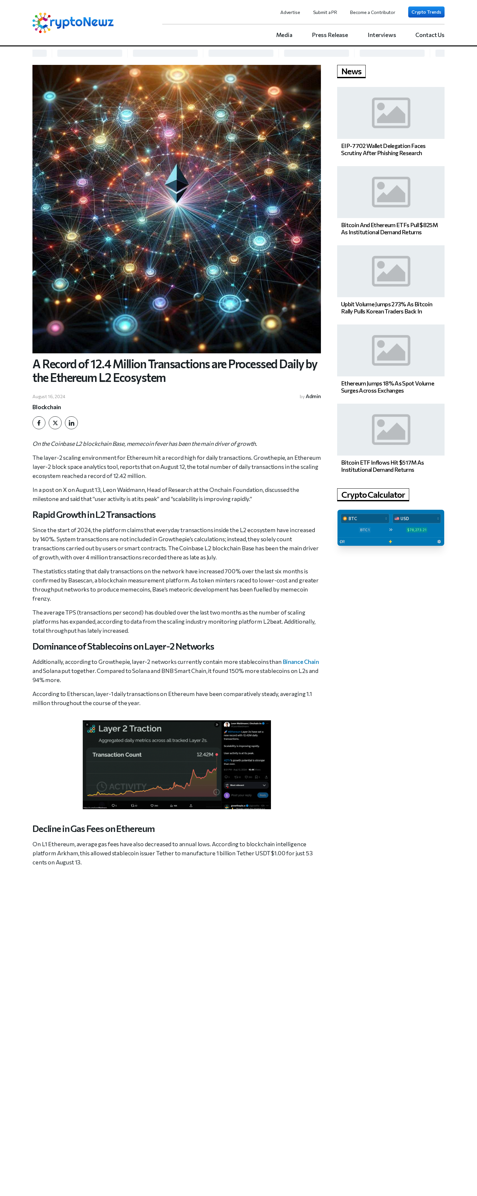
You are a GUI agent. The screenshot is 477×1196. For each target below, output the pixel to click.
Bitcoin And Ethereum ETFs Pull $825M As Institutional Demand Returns (389, 228)
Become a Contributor (372, 12)
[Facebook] (38, 422)
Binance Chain (301, 661)
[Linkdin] (71, 422)
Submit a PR (325, 12)
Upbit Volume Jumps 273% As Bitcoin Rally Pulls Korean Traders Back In (386, 307)
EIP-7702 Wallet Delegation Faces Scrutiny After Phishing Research (383, 149)
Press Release (330, 34)
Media (284, 34)
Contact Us (430, 34)
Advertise (290, 12)
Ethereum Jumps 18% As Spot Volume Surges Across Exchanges (387, 387)
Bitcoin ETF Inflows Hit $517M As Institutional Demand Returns (382, 466)
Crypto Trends (426, 12)
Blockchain (46, 407)
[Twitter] (55, 422)
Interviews (382, 34)
